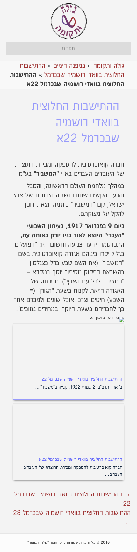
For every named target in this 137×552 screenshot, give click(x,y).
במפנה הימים (69, 65)
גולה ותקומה (108, 65)
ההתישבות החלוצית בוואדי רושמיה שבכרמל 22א (80, 459)
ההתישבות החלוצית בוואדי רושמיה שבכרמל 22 (81, 379)
